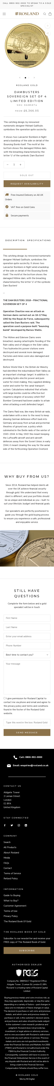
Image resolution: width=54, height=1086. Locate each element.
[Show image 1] (25, 77)
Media (7, 857)
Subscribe (27, 950)
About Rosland (11, 852)
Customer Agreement (15, 905)
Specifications (39, 240)
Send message (27, 732)
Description (15, 240)
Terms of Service (12, 873)
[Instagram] (19, 825)
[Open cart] (50, 13)
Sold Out (27, 175)
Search (7, 842)
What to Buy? (11, 900)
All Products (10, 847)
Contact (8, 868)
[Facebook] (5, 825)
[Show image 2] (28, 77)
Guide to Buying (12, 895)
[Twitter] (12, 825)
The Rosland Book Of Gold (17, 921)
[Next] (34, 77)
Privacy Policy (11, 916)
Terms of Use (10, 911)
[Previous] (19, 77)
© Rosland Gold (27, 1075)
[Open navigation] (4, 14)
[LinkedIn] (26, 825)
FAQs (6, 863)
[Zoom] (47, 25)
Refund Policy (11, 878)
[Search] (44, 13)
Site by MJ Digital (27, 1079)
